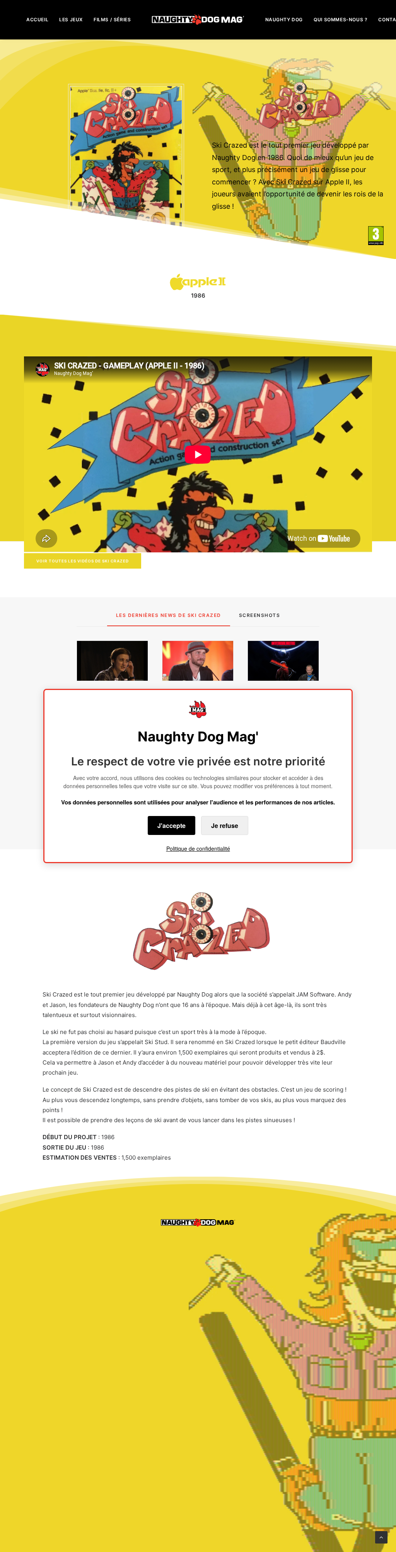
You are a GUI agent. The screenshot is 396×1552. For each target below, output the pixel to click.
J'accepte (171, 825)
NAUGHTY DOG (284, 19)
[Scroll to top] (381, 1536)
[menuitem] (37, 19)
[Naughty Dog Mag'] (198, 19)
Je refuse (224, 825)
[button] (112, 661)
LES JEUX (71, 19)
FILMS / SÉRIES (112, 19)
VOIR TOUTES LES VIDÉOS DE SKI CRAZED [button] (82, 561)
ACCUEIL (37, 19)
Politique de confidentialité (198, 848)
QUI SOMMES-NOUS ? (340, 19)
